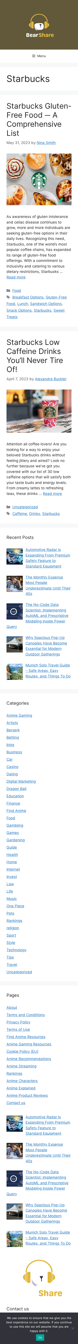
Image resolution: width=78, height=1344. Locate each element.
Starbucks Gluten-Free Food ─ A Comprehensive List (39, 119)
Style (10, 942)
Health (12, 855)
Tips (10, 957)
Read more (16, 277)
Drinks (34, 514)
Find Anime (16, 811)
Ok (40, 1337)
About (11, 1007)
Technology (16, 950)
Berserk (13, 730)
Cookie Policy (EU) (22, 1051)
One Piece (15, 906)
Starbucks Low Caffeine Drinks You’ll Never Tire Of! (34, 356)
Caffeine (19, 514)
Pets (10, 913)
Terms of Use (18, 1029)
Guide (11, 847)
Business (14, 752)
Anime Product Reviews (27, 1095)
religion (12, 928)
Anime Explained (21, 1088)
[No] (72, 1328)
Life (9, 891)
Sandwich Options (46, 304)
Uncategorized (25, 507)
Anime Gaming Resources (28, 1044)
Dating (12, 774)
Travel (11, 964)
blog (10, 745)
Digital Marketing (21, 781)
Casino (12, 767)
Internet (13, 869)
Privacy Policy (18, 1022)
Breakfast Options (28, 297)
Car (9, 759)
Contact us (15, 1103)
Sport (11, 935)
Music (11, 899)
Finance (13, 803)
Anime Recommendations (28, 1059)
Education (15, 796)
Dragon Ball (16, 789)
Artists (12, 723)
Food (16, 290)
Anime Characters (22, 1081)
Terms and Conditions (25, 1015)
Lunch (22, 304)
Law (10, 884)
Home (11, 862)
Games (12, 833)
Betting (12, 737)
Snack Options (19, 310)
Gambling (14, 825)
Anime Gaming (19, 715)
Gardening (15, 840)
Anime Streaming (21, 1066)
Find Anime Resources (26, 1037)
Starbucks (42, 310)
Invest (11, 877)
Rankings (14, 920)
